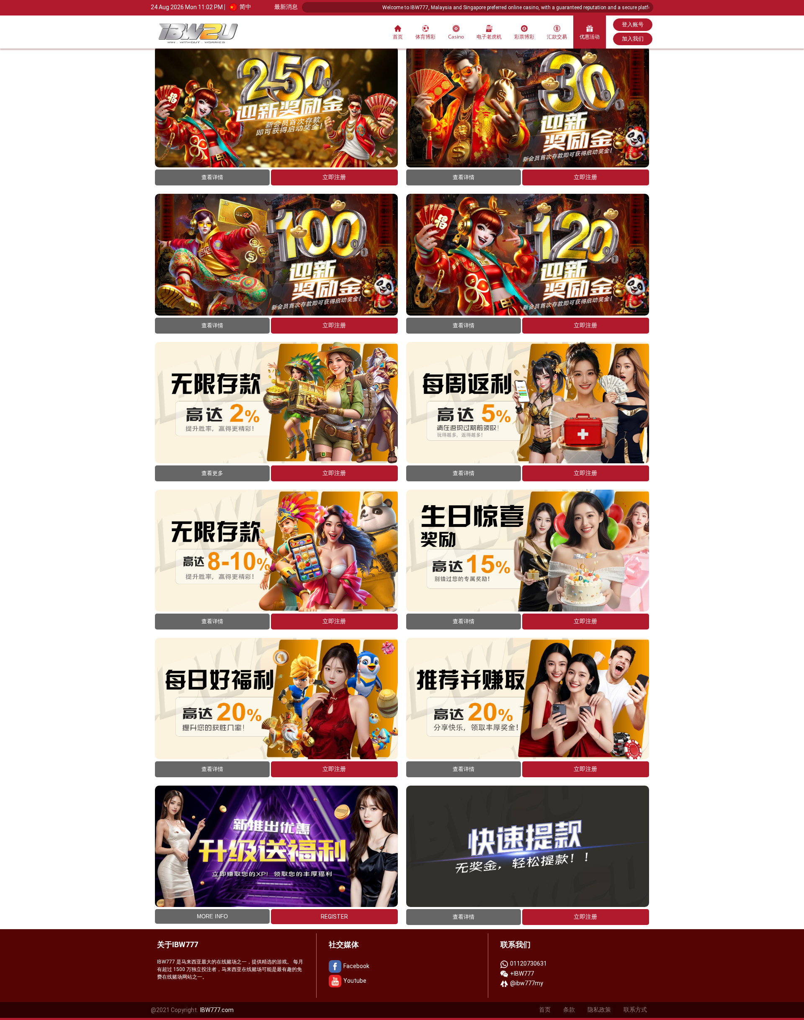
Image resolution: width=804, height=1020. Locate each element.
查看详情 (212, 177)
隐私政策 (599, 1009)
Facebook (356, 966)
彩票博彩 (524, 36)
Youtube (354, 980)
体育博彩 (425, 36)
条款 (569, 1009)
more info (212, 916)
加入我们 (633, 39)
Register (334, 916)
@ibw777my (526, 983)
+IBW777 (522, 973)
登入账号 (633, 24)
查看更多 (212, 473)
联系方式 (635, 1009)
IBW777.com (217, 1010)
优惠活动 (590, 36)
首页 (398, 36)
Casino (456, 36)
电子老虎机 (489, 36)
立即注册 (334, 177)
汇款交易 (557, 36)
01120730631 (528, 963)
